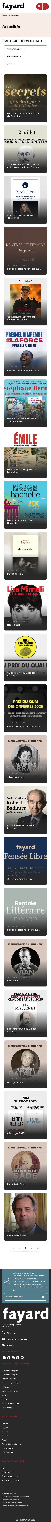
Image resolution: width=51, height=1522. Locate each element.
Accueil (5, 15)
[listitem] (4, 1357)
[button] (16, 49)
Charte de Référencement (12, 1503)
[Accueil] (13, 6)
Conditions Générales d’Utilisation (15, 1497)
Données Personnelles (10, 1500)
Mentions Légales (9, 1493)
